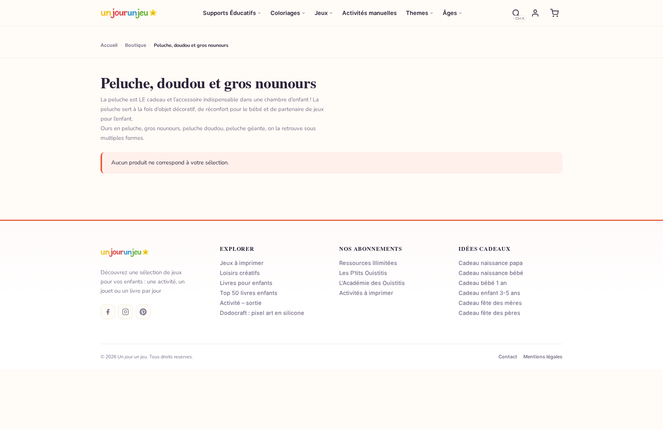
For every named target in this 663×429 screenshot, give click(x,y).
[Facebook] (108, 312)
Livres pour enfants (246, 283)
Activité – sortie (241, 303)
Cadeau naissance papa (490, 263)
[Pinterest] (143, 312)
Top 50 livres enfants (248, 293)
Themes (417, 13)
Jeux (321, 13)
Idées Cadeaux (484, 249)
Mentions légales (542, 356)
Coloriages (285, 13)
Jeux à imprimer (242, 263)
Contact (507, 356)
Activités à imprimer (366, 293)
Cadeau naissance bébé (490, 273)
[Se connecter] (535, 13)
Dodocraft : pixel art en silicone (262, 313)
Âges (450, 13)
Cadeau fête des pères (489, 313)
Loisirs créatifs (240, 273)
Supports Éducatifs (229, 13)
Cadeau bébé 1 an (482, 283)
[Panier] (554, 13)
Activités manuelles (369, 13)
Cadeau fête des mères (490, 303)
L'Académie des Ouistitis (372, 283)
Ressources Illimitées (368, 263)
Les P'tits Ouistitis (363, 273)
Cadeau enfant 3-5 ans (489, 293)
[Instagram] (125, 312)
